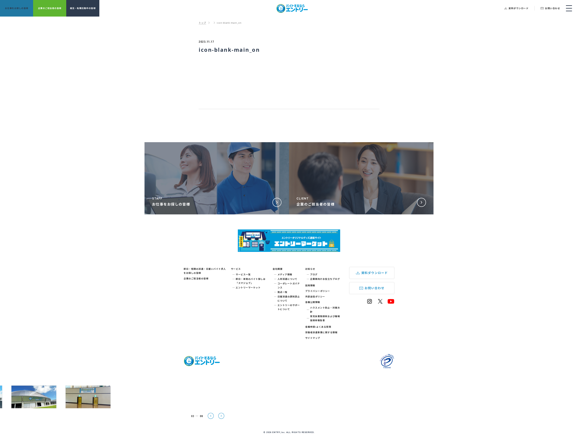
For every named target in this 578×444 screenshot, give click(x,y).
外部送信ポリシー (315, 296)
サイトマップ (312, 337)
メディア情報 (285, 274)
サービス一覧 (243, 274)
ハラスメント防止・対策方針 (325, 309)
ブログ (314, 274)
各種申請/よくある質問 (318, 326)
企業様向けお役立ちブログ (325, 278)
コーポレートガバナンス (289, 285)
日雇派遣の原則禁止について (289, 298)
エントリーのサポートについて (289, 307)
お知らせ (310, 268)
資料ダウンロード (374, 273)
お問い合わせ (374, 288)
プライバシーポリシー (317, 290)
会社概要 (278, 268)
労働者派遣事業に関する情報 (321, 332)
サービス (236, 268)
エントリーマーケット (248, 287)
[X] (380, 302)
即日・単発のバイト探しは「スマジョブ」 (251, 281)
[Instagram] (369, 302)
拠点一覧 (282, 292)
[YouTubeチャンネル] (390, 302)
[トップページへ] (202, 364)
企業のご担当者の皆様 (196, 278)
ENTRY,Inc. (278, 432)
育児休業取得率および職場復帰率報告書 (325, 318)
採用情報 (310, 285)
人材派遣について (287, 278)
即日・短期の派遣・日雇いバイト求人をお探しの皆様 (205, 270)
